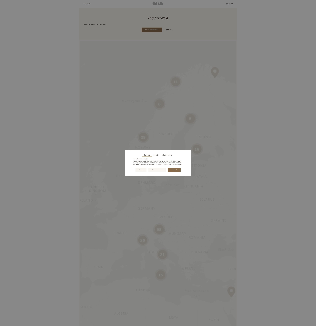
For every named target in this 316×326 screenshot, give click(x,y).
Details (156, 155)
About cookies (167, 155)
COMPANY (229, 4)
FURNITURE (87, 4)
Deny (141, 170)
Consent (147, 155)
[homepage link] (157, 5)
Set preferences (157, 170)
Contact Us (170, 29)
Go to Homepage (151, 30)
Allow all (174, 170)
